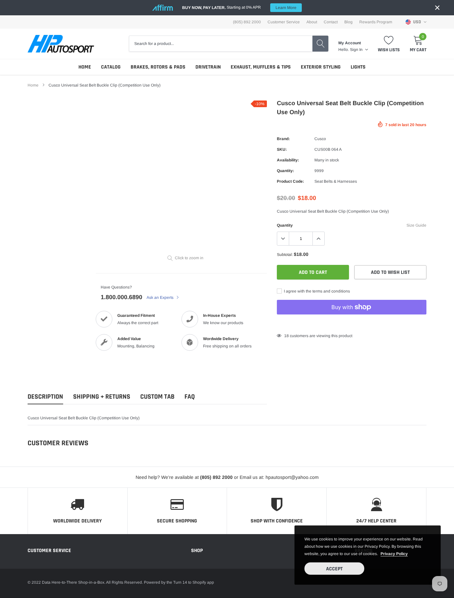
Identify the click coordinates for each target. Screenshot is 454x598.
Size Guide (416, 225)
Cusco (320, 138)
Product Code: (290, 181)
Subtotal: (285, 254)
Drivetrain (208, 67)
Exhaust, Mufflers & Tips (261, 67)
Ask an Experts (160, 297)
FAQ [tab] (189, 397)
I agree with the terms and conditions (316, 291)
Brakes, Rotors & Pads (158, 67)
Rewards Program (375, 22)
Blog (348, 22)
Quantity (285, 225)
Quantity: (285, 170)
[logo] (61, 44)
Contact (331, 22)
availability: (288, 160)
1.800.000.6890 (121, 297)
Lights (358, 67)
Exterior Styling (321, 67)
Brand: (283, 138)
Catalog (111, 67)
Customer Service (284, 22)
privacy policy (394, 553)
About (311, 22)
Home (84, 67)
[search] (320, 44)
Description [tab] (45, 397)
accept (334, 568)
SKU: (282, 149)
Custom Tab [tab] (157, 397)
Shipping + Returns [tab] (101, 397)
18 (286, 335)
